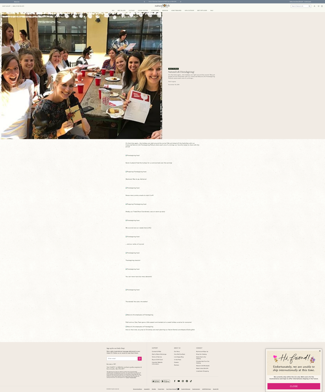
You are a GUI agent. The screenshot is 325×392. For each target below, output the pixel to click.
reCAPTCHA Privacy (206, 389)
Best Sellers (121, 10)
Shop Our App (6, 6)
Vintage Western (143, 10)
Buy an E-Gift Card (157, 359)
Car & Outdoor (189, 10)
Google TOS (215, 389)
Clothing (131, 10)
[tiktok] (191, 381)
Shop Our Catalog (201, 354)
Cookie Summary (196, 389)
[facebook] (175, 381)
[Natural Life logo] (162, 6)
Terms (127, 377)
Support (155, 348)
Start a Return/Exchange (159, 354)
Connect (199, 348)
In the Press (177, 359)
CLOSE (294, 386)
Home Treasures (176, 10)
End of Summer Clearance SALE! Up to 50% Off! (162, 1)
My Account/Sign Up (202, 351)
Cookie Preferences (185, 389)
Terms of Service (157, 357)
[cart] (322, 6)
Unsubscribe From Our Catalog (202, 362)
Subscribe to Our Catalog (201, 357)
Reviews (176, 365)
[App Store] (156, 381)
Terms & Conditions (137, 389)
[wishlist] (318, 6)
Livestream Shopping (202, 371)
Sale (211, 10)
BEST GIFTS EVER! (202, 10)
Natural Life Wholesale (202, 365)
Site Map (154, 389)
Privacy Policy (133, 377)
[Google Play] (165, 381)
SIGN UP (140, 359)
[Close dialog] (319, 350)
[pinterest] (187, 381)
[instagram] (183, 381)
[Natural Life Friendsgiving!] (81, 75)
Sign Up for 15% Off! (18, 6)
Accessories (155, 10)
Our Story (177, 351)
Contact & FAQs (156, 351)
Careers (176, 362)
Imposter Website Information (157, 363)
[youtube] (179, 381)
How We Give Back (179, 354)
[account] (314, 6)
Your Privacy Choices (171, 389)
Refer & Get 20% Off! (202, 368)
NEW (113, 10)
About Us (16, 1)
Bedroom (165, 10)
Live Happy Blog (179, 357)
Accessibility (147, 389)
